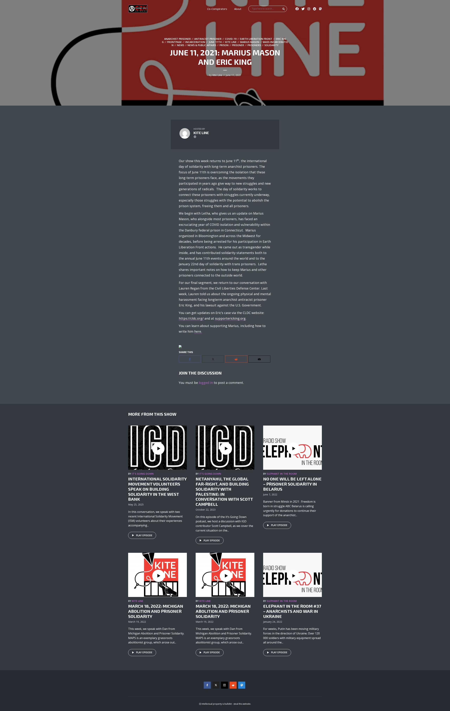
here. (198, 331)
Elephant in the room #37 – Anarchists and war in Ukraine (292, 611)
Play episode (144, 535)
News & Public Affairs (202, 45)
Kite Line (231, 42)
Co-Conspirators (217, 9)
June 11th (215, 42)
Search (284, 9)
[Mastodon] (241, 685)
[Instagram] (224, 685)
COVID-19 (230, 38)
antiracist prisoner (207, 38)
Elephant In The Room (282, 473)
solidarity (271, 45)
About (237, 9)
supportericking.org (230, 318)
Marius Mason (249, 42)
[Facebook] (207, 685)
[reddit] (233, 685)
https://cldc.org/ (191, 318)
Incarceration (195, 42)
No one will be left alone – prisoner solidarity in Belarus (292, 484)
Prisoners (254, 45)
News (180, 45)
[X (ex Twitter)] (215, 685)
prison (224, 45)
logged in (206, 382)
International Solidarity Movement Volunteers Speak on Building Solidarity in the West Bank (157, 489)
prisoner (238, 45)
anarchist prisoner (177, 38)
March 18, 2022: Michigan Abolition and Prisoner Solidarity (155, 611)
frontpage (174, 42)
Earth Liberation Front (256, 38)
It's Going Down (143, 473)
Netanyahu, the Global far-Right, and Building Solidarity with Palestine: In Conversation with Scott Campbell (224, 491)
